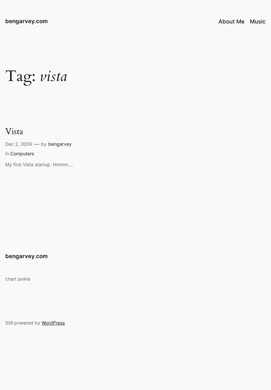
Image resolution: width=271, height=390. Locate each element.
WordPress (53, 323)
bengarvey (60, 144)
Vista (14, 131)
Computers (22, 153)
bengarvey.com (26, 21)
